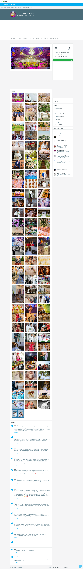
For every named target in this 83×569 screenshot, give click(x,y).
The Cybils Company (61, 155)
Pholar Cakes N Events (62, 145)
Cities (5, 7)
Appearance (13, 38)
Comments (25, 38)
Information (31, 38)
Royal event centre (61, 130)
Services (46, 38)
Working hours (39, 38)
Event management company (16, 7)
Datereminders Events (61, 140)
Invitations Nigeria (61, 173)
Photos (19, 38)
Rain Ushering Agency (61, 150)
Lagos (8, 7)
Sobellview (59, 164)
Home (2, 7)
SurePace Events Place (62, 169)
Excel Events (59, 135)
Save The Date (60, 160)
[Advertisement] (41, 28)
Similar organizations (53, 38)
